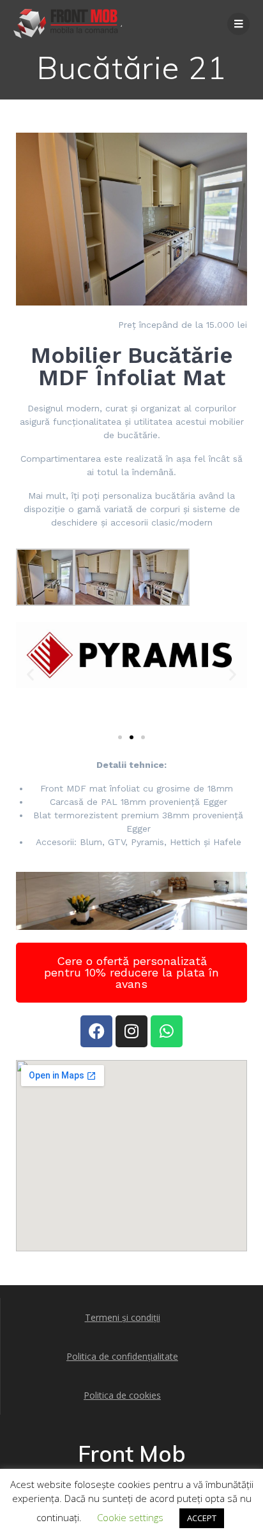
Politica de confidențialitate (122, 1356)
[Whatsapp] (167, 1031)
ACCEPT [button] (201, 1518)
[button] (30, 674)
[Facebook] (96, 1031)
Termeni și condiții (122, 1317)
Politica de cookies (122, 1395)
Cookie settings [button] (130, 1517)
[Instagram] (131, 1031)
